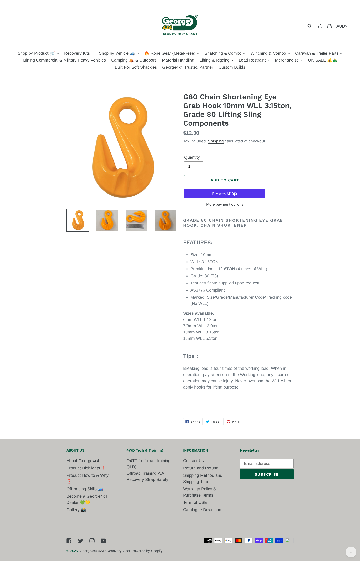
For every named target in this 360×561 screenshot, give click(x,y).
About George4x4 (82, 460)
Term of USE (195, 502)
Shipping (216, 141)
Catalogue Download (202, 509)
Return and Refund (200, 468)
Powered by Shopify (147, 551)
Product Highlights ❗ (86, 468)
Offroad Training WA (145, 473)
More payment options (224, 204)
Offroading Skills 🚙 (84, 489)
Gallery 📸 (76, 509)
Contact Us (193, 460)
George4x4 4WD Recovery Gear (105, 551)
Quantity (192, 157)
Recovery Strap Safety (147, 479)
